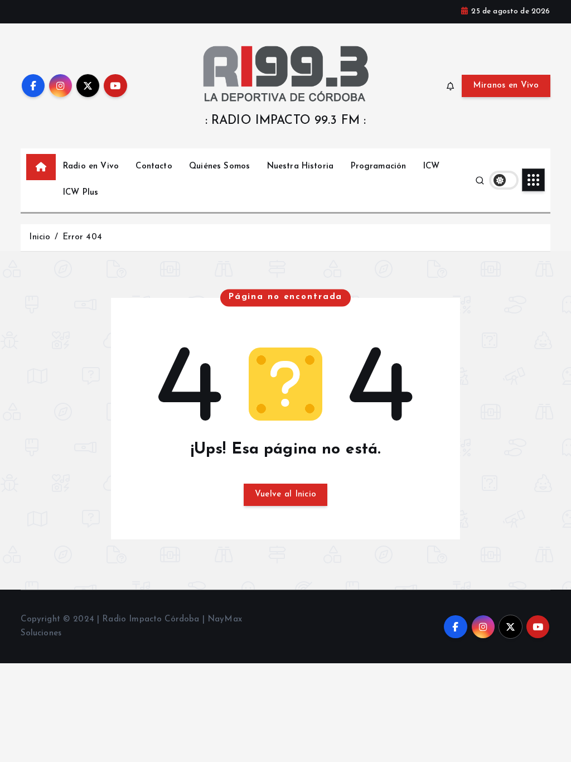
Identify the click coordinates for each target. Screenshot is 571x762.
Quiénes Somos (219, 166)
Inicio (39, 237)
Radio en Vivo (91, 166)
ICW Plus (80, 193)
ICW (431, 166)
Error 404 (82, 237)
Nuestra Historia (300, 166)
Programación (379, 166)
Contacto (154, 166)
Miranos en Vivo (506, 85)
